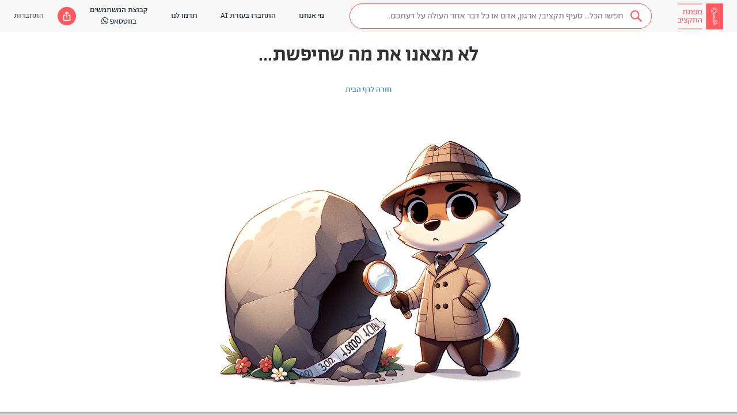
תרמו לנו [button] (184, 15)
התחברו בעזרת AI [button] (248, 15)
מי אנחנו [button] (311, 15)
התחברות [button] (29, 15)
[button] (500, 16)
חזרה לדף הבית (368, 89)
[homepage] (700, 16)
